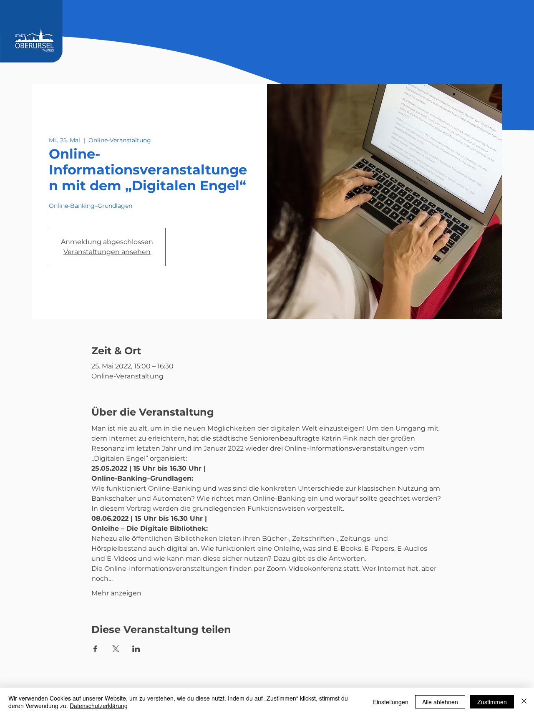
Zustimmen (492, 702)
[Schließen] (524, 701)
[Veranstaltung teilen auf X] (116, 648)
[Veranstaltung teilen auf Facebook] (95, 648)
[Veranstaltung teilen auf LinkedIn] (136, 648)
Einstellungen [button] (390, 702)
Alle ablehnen (440, 702)
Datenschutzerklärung (99, 705)
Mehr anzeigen (116, 593)
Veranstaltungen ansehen (107, 252)
